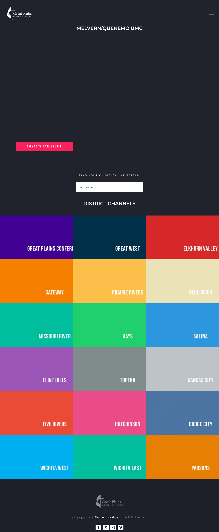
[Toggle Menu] (212, 13)
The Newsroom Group (107, 517)
